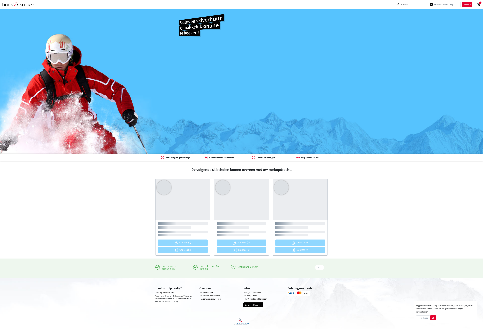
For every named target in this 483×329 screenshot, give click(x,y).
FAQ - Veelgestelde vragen (256, 299)
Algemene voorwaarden (211, 299)
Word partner (251, 295)
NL (319, 267)
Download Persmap (253, 305)
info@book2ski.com (165, 292)
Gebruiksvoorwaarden (210, 295)
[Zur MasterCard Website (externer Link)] (299, 293)
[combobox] (412, 4)
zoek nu (467, 4)
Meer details (423, 318)
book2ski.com (207, 292)
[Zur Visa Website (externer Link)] (291, 293)
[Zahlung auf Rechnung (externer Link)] (306, 293)
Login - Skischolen (253, 292)
